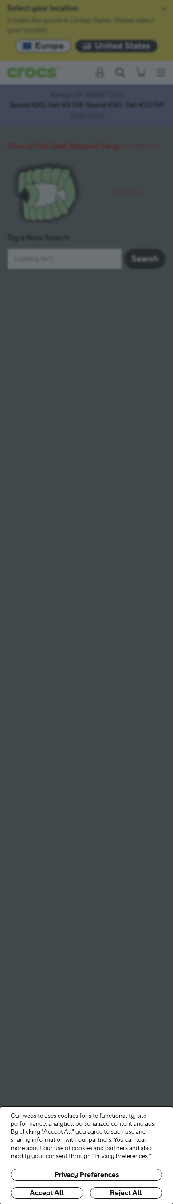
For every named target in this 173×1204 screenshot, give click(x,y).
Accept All (47, 1193)
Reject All (126, 1193)
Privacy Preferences (87, 1174)
